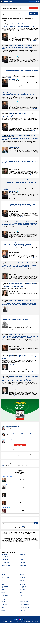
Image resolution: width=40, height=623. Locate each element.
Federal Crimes (27, 376)
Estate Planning (23, 562)
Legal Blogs (3, 602)
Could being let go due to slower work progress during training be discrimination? (18, 115)
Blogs (21, 578)
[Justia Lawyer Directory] (25, 619)
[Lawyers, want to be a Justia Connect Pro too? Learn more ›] (17, 34)
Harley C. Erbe (5, 492)
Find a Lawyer (5, 519)
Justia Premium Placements (25, 604)
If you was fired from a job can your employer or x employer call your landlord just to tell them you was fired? (19, 266)
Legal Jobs (3, 601)
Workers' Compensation (24, 135)
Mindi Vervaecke (5, 507)
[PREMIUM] (5, 36)
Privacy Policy (28, 621)
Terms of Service (22, 621)
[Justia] (8, 1)
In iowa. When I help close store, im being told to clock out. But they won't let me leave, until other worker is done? (19, 205)
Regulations (3, 589)
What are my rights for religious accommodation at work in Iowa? (19, 47)
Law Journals (22, 577)
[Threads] (20, 619)
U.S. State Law (23, 584)
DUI (20, 560)
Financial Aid (22, 574)
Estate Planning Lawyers (5, 562)
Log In (33, 1)
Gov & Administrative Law (28, 316)
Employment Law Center (20, 456)
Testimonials (22, 610)
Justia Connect (4, 621)
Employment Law (33, 23)
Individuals (22, 554)
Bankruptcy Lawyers (5, 556)
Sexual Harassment (29, 283)
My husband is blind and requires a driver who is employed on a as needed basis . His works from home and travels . (20, 336)
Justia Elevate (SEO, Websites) (25, 605)
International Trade (5, 577)
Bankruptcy (22, 556)
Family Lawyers (4, 563)
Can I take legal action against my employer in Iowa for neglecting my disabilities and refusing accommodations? (18, 93)
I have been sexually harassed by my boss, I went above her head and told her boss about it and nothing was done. (19, 379)
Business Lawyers (4, 557)
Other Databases (5, 599)
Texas (21, 595)
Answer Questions (33, 13)
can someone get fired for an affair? (13, 286)
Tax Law (2, 580)
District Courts (4, 594)
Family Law (22, 563)
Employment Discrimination (23, 23)
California (22, 590)
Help (17, 621)
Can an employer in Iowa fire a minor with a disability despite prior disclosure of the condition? (20, 71)
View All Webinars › (20, 445)
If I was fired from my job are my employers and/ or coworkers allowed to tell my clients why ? (17, 245)
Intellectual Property (5, 575)
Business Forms (4, 604)
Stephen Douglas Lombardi (8, 476)
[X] (23, 619)
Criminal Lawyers (4, 559)
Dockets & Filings (4, 595)
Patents (2, 607)
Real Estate (3, 578)
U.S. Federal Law (4, 584)
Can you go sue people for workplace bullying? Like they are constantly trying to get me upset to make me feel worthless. (19, 224)
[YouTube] (16, 619)
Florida (21, 592)
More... (2, 567)
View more (36, 514)
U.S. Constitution (4, 586)
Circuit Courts (3, 592)
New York (22, 594)
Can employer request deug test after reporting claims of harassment (19, 183)
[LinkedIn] (15, 619)
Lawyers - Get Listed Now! (20, 526)
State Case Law (23, 589)
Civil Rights (28, 45)
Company (14, 621)
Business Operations (5, 572)
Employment (3, 574)
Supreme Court (4, 590)
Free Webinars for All (7, 424)
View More (4, 31)
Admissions (22, 572)
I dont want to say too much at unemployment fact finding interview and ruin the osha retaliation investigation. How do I (19, 303)
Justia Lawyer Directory (24, 602)
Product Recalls (4, 605)
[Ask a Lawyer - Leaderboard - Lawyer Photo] (4, 480)
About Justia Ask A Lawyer (8, 461)
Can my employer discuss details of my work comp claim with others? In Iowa (20, 162)
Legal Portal (10, 621)
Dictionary (22, 571)
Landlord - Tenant (29, 179)
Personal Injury (17, 135)
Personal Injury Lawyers (5, 565)
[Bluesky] (22, 619)
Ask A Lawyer (5, 3)
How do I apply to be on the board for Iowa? (15, 319)
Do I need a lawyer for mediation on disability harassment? (20, 26)
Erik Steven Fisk (5, 499)
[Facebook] (17, 619)
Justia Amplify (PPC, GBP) (24, 607)
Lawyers (3, 465)
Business (3, 569)
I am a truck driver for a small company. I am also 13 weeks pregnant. (19, 357)
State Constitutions (23, 586)
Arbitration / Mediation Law (13, 23)
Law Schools (22, 569)
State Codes (22, 587)
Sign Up (37, 1)
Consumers (4, 463)
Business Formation (5, 571)
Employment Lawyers (5, 560)
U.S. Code (3, 587)
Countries (3, 610)
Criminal (21, 557)
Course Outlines (23, 575)
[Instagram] (19, 619)
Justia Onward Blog (23, 609)
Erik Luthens (4, 484)
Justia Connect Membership (25, 601)
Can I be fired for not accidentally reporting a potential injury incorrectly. (20, 138)
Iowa (9, 3)
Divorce (21, 559)
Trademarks (3, 609)
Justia (1, 3)
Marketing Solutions (24, 599)
